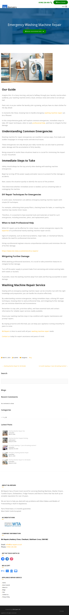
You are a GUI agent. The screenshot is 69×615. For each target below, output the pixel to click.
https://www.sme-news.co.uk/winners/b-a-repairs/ (20, 251)
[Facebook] (2, 558)
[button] (60, 2)
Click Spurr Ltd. (16, 609)
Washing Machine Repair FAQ (17, 431)
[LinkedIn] (7, 558)
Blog (30, 357)
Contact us (6, 336)
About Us (4, 587)
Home (4, 582)
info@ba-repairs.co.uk (14, 544)
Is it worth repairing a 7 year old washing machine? (22, 445)
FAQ (3, 592)
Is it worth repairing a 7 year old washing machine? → (53, 366)
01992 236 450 (11, 547)
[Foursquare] (11, 558)
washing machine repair (53, 113)
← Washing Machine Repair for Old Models (14, 366)
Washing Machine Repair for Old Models (20, 460)
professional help (38, 123)
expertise (5, 231)
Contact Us (5, 594)
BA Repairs (6, 331)
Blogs (3, 590)
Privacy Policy (6, 597)
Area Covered (6, 585)
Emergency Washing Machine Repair (18, 452)
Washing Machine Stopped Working (18, 438)
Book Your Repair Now (34, 31)
